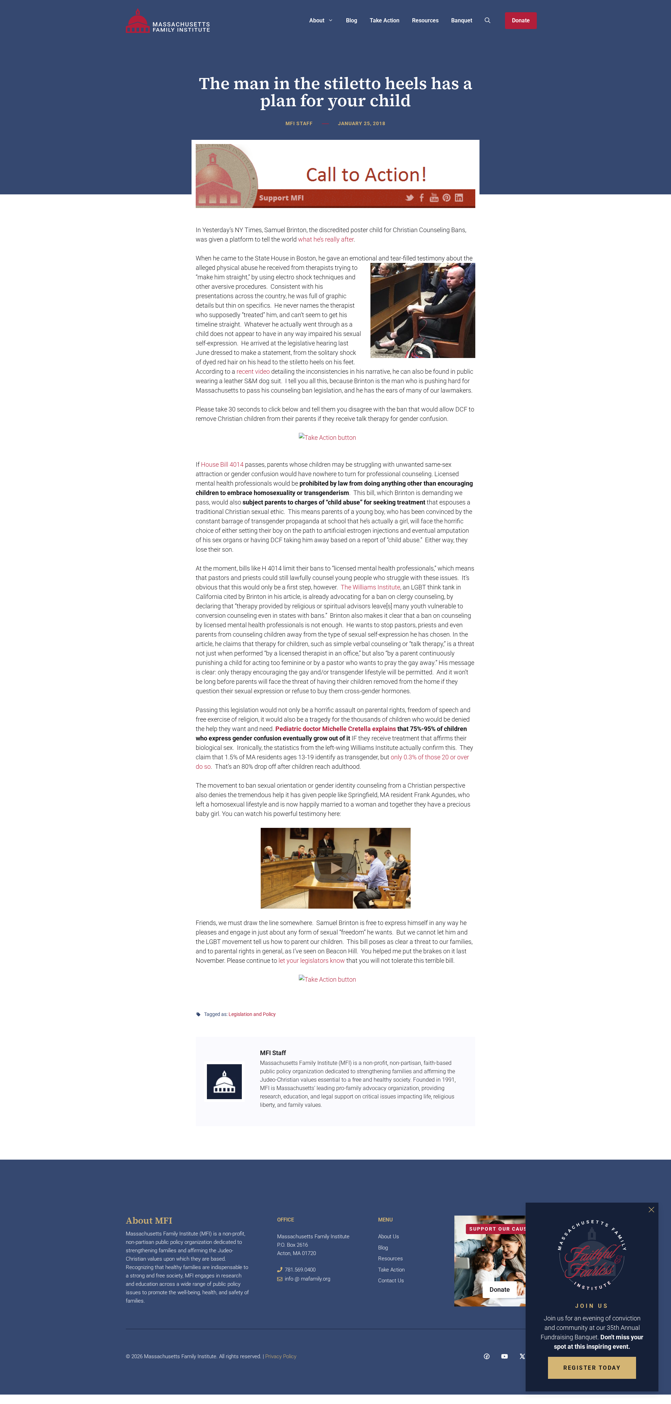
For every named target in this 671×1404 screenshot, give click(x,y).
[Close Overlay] (651, 1209)
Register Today (592, 1367)
